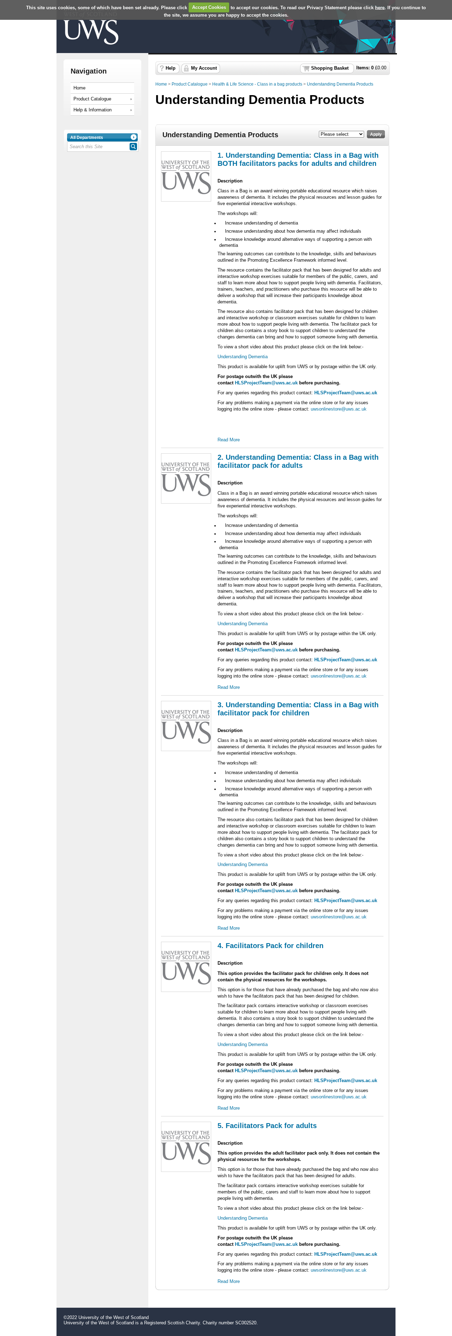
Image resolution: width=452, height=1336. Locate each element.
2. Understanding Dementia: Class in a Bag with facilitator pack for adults (298, 461)
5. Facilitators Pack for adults (267, 1125)
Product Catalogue (92, 99)
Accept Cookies (209, 7)
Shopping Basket (330, 68)
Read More (229, 439)
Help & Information (92, 110)
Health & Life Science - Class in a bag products (257, 84)
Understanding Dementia (243, 356)
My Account (204, 68)
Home (79, 88)
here (380, 7)
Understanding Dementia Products (340, 84)
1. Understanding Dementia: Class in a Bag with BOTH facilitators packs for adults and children (298, 159)
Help (171, 68)
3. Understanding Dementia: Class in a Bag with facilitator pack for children (298, 709)
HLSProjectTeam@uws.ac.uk (266, 382)
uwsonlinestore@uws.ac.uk (339, 409)
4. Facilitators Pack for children (270, 945)
